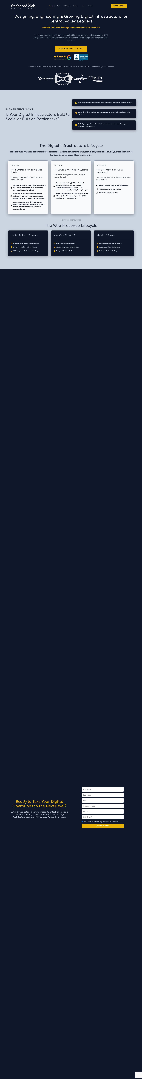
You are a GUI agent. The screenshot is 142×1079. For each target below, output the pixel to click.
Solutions (66, 6)
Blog (83, 6)
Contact (90, 6)
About (58, 6)
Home (51, 6)
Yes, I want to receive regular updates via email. (100, 822)
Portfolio (75, 6)
